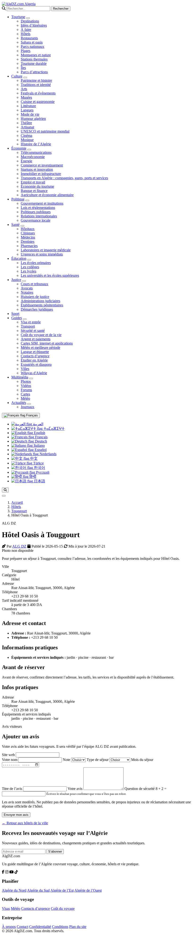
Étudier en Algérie (34, 360)
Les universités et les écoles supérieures (50, 275)
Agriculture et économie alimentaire (47, 195)
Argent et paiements (35, 339)
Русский (42, 472)
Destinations (30, 21)
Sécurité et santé (33, 331)
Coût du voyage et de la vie (41, 335)
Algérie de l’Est (62, 890)
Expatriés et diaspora (36, 364)
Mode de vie (30, 114)
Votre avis (75, 789)
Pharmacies (29, 246)
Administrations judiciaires (40, 301)
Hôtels (25, 34)
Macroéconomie (33, 157)
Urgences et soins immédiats (42, 254)
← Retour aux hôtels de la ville (25, 823)
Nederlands (47, 454)
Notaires (27, 292)
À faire (26, 30)
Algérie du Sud (38, 890)
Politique (17, 199)
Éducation (18, 258)
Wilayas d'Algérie (34, 373)
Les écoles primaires (36, 263)
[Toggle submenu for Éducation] (29, 259)
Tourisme (18, 17)
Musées (26, 97)
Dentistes (27, 242)
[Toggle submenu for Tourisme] (28, 18)
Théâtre (26, 123)
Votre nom (10, 760)
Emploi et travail (33, 182)
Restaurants (29, 38)
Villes (25, 369)
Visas (6, 909)
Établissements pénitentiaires (42, 305)
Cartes (25, 394)
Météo (25, 398)
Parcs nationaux (32, 47)
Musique (27, 140)
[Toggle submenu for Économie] (29, 149)
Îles (23, 68)
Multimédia (19, 377)
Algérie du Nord (14, 890)
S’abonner (55, 851)
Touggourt (19, 511)
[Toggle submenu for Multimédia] (31, 378)
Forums (26, 390)
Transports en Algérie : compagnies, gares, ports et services (64, 178)
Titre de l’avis (12, 789)
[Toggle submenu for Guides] (25, 319)
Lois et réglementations (38, 208)
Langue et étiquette (35, 352)
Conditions (60, 927)
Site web (9, 755)
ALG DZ (19, 546)
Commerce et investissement (42, 165)
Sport (15, 314)
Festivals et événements (38, 93)
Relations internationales (39, 216)
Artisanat (27, 127)
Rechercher (60, 8)
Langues (27, 110)
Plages (25, 51)
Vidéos (26, 386)
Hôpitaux (28, 229)
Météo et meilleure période (40, 348)
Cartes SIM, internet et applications (47, 343)
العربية (37, 424)
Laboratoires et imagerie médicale (46, 250)
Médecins (28, 237)
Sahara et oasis (32, 42)
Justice (16, 280)
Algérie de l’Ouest (88, 890)
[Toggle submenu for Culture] (25, 77)
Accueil (17, 502)
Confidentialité (40, 927)
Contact (22, 927)
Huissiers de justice (35, 297)
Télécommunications (36, 152)
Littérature (28, 106)
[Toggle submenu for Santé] (22, 226)
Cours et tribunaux (34, 284)
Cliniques (28, 233)
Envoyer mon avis (16, 815)
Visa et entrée (31, 322)
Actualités (18, 403)
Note (67, 760)
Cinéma (26, 136)
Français (31, 415)
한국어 (39, 468)
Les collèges (30, 267)
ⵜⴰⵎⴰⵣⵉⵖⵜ (53, 429)
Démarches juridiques (37, 309)
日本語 (39, 481)
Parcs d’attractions (34, 72)
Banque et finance (34, 191)
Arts (24, 89)
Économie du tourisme (37, 186)
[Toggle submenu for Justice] (24, 281)
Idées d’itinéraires (34, 25)
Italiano (39, 445)
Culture (16, 76)
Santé (15, 225)
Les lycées (28, 271)
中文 (33, 458)
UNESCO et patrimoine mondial (45, 131)
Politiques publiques (36, 212)
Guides (16, 318)
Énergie (26, 161)
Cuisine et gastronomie (38, 102)
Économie (18, 148)
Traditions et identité (36, 85)
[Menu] (4, 495)
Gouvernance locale (35, 220)
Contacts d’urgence (35, 356)
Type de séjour (98, 760)
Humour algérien (33, 119)
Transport (28, 326)
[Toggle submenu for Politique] (27, 200)
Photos (26, 381)
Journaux (27, 407)
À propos (9, 927)
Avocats (27, 288)
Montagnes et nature (36, 55)
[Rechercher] (5, 490)
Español (40, 450)
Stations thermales (34, 59)
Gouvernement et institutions (42, 203)
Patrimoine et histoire (36, 80)
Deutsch (40, 441)
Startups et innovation (37, 169)
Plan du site (77, 927)
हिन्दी (32, 477)
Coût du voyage (63, 909)
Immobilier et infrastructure (41, 174)
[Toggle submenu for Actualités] (29, 404)
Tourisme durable (34, 63)
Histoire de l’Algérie (36, 144)
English (39, 433)
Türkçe (38, 463)
